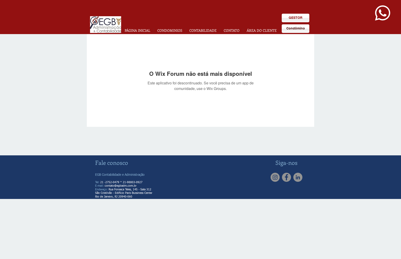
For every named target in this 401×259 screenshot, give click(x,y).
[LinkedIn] (297, 177)
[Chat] (382, 13)
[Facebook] (286, 177)
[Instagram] (275, 177)
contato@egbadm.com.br (120, 186)
